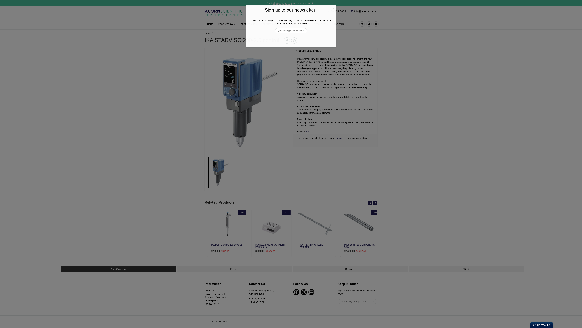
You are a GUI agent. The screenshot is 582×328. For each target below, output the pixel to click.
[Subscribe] (303, 30)
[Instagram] (294, 40)
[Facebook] (287, 40)
